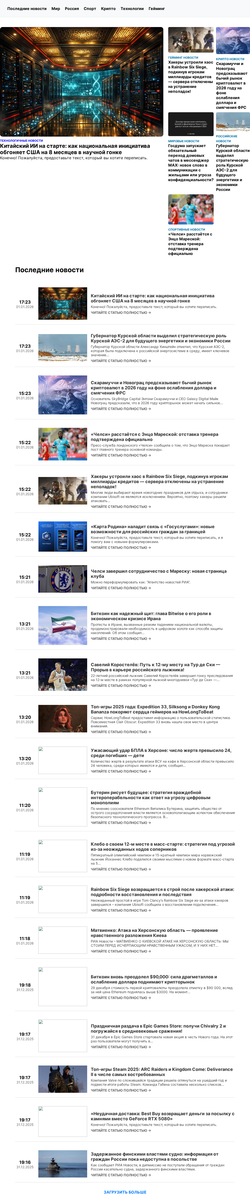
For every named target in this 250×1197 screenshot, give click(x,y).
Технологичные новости (21, 140)
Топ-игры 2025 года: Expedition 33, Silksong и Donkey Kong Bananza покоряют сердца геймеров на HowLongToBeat (155, 709)
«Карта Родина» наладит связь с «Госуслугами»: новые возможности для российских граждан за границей (153, 529)
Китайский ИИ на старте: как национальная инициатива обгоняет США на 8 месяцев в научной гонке (152, 298)
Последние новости (27, 8)
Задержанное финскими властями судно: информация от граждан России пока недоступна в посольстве (155, 1156)
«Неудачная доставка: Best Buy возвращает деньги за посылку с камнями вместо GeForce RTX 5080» (163, 1116)
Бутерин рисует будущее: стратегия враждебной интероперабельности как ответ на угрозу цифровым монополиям (150, 797)
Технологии (132, 8)
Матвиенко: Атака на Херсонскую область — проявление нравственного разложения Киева (154, 933)
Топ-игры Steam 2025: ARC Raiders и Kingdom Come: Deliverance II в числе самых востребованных (162, 1072)
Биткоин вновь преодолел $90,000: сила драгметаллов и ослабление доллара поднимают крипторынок (154, 979)
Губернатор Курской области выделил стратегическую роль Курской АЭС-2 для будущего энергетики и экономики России (160, 338)
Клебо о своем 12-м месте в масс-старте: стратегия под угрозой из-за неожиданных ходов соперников (163, 847)
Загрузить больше (125, 1192)
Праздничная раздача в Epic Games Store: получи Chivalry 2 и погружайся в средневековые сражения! (158, 1028)
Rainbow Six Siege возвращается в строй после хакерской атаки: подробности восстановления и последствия (162, 892)
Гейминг (157, 8)
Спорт (90, 8)
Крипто (108, 8)
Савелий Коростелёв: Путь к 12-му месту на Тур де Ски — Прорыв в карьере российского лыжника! (155, 667)
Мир (56, 8)
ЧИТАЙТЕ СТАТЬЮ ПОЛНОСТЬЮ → (121, 312)
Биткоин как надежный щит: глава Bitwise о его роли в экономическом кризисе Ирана (151, 616)
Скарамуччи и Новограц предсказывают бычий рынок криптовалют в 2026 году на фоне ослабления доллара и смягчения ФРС (153, 387)
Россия (72, 8)
